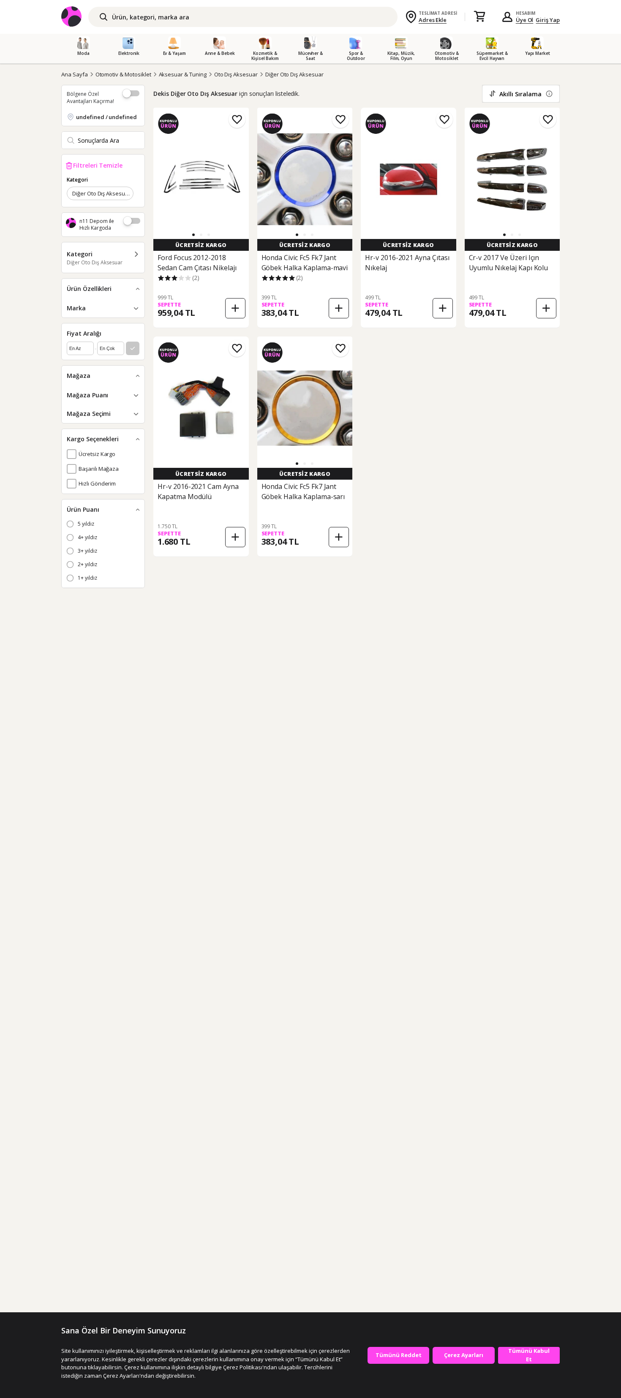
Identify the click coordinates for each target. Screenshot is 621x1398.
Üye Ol (525, 20)
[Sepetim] (479, 17)
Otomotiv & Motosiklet (123, 74)
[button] (193, 235)
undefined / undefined (106, 117)
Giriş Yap (548, 20)
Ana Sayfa (74, 74)
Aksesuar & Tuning (183, 74)
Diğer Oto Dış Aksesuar (294, 74)
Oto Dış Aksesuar (236, 74)
